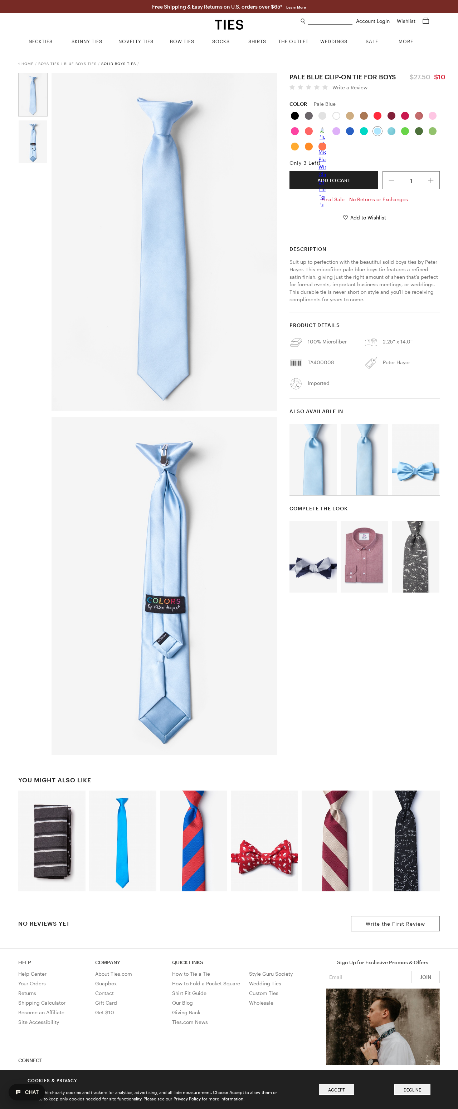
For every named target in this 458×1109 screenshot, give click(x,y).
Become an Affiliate (41, 1012)
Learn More (296, 7)
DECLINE (412, 1089)
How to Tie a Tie (191, 974)
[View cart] (426, 21)
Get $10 (104, 1012)
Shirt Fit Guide (189, 993)
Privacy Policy (187, 1098)
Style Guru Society (271, 974)
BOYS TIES (48, 63)
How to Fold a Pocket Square (206, 983)
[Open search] (303, 21)
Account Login (373, 21)
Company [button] (107, 962)
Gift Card (106, 1003)
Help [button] (24, 962)
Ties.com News (190, 1022)
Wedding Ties (265, 983)
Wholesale (261, 1003)
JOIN (425, 977)
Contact (104, 993)
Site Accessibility (38, 1022)
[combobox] (330, 21)
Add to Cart (333, 180)
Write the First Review (395, 924)
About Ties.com (113, 974)
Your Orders (32, 983)
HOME (27, 63)
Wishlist (407, 21)
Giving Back (186, 1012)
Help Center (32, 974)
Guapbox (106, 983)
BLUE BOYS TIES (80, 63)
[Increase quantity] (430, 180)
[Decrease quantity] (391, 180)
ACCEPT (336, 1089)
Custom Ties (263, 993)
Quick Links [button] (187, 962)
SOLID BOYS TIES (118, 63)
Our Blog (182, 1003)
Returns (27, 993)
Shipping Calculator (41, 1003)
